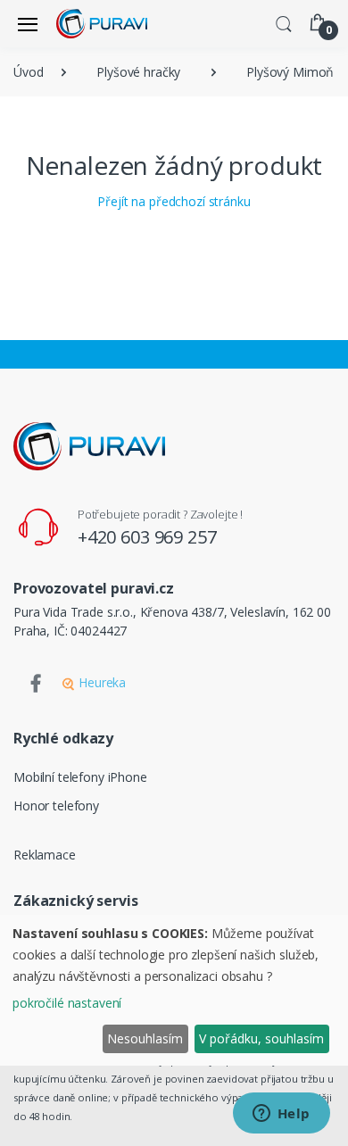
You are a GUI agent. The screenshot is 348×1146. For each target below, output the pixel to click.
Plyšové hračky (138, 71)
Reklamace (44, 854)
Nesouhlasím (145, 1038)
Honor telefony (56, 805)
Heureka (100, 682)
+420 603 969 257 (147, 537)
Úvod (28, 71)
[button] (284, 22)
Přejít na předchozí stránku (173, 201)
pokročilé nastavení (66, 1002)
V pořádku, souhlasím (261, 1038)
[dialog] (174, 990)
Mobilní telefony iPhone (80, 776)
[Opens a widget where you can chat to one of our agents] (281, 1114)
